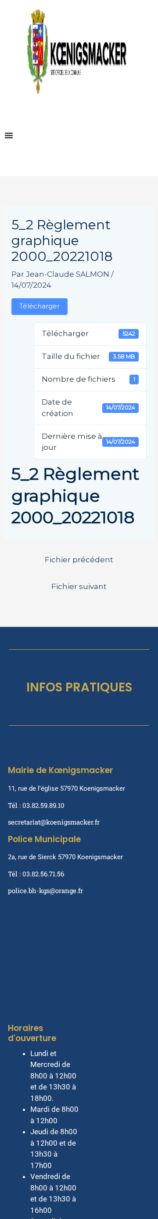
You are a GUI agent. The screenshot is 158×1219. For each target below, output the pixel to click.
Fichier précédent (79, 559)
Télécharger (39, 306)
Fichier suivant (79, 586)
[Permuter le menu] (8, 135)
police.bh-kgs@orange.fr (45, 890)
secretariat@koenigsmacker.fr (54, 821)
